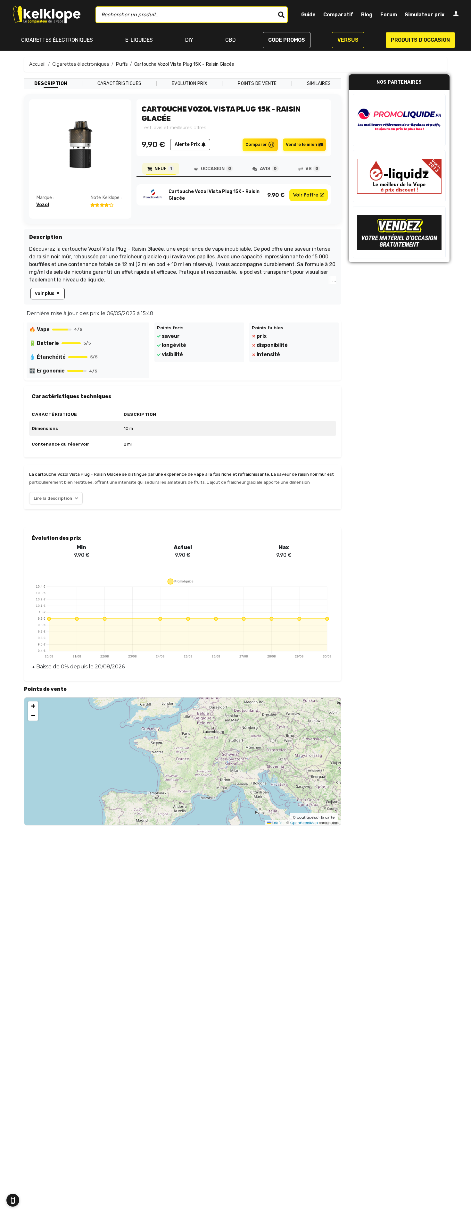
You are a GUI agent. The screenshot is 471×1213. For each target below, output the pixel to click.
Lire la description (53, 498)
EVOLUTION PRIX (190, 83)
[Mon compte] (456, 14)
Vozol (42, 204)
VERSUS (348, 40)
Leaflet (277, 822)
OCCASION (216, 168)
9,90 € (276, 195)
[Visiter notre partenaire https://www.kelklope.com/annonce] (399, 232)
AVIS (268, 168)
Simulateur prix (424, 15)
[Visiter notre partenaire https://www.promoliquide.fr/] (399, 120)
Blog (367, 15)
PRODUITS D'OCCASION (420, 40)
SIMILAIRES (319, 83)
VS (311, 168)
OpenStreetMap (304, 822)
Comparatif (338, 15)
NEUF (163, 168)
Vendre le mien (301, 144)
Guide (308, 15)
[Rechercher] (281, 14)
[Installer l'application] (12, 1200)
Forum (388, 15)
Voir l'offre (305, 195)
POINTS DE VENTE (257, 83)
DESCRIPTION (50, 83)
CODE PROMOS (286, 40)
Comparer (256, 144)
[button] (33, 706)
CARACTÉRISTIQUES (119, 83)
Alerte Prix (187, 144)
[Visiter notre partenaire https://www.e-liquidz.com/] (399, 176)
